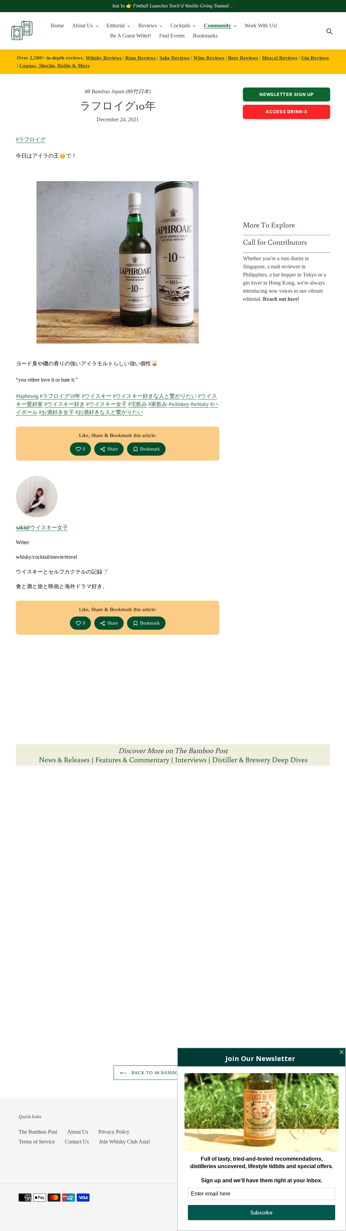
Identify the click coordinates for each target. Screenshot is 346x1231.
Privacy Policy (113, 1132)
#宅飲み (137, 404)
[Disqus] (173, 856)
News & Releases (65, 759)
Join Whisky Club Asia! (124, 1141)
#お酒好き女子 (56, 412)
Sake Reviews (174, 58)
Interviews (190, 759)
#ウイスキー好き (64, 404)
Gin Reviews (315, 58)
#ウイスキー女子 (106, 404)
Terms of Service (37, 1141)
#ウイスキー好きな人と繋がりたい (155, 396)
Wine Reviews (208, 58)
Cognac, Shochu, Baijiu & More (54, 65)
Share (112, 449)
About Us (77, 1132)
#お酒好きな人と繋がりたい (109, 412)
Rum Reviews (140, 58)
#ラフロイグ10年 (60, 396)
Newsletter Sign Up (287, 94)
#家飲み (157, 404)
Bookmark (150, 449)
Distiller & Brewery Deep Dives (259, 759)
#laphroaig (27, 396)
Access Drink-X (286, 111)
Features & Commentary (132, 759)
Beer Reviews (243, 58)
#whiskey (179, 404)
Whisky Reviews (103, 58)
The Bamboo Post (38, 1132)
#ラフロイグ (31, 139)
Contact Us (77, 1141)
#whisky (200, 404)
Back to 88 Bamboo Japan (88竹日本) (178, 1072)
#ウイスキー (97, 396)
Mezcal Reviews (279, 58)
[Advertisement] (286, 168)
